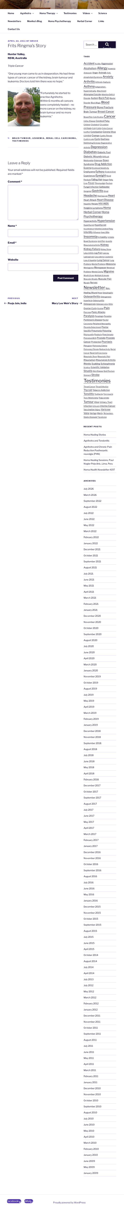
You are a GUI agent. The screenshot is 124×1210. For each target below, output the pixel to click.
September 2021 (92, 561)
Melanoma (111, 264)
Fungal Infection (91, 187)
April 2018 (89, 773)
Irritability (102, 237)
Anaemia (111, 69)
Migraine (109, 271)
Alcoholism (90, 68)
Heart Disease (105, 199)
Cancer (109, 116)
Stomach (87, 375)
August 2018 (90, 749)
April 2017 (89, 827)
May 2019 (89, 700)
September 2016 (92, 870)
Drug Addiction (103, 164)
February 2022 (91, 537)
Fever (91, 183)
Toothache (98, 394)
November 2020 (92, 622)
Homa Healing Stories (95, 434)
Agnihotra (25, 13)
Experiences (89, 175)
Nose (100, 293)
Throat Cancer (89, 387)
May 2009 (89, 1167)
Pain (107, 308)
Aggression (107, 63)
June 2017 (89, 815)
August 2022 (90, 506)
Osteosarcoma (102, 304)
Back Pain (104, 98)
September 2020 (93, 634)
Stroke (95, 374)
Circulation (104, 125)
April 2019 (89, 706)
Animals (102, 72)
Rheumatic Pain (104, 357)
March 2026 (90, 494)
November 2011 (92, 1021)
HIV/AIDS (103, 203)
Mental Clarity (97, 272)
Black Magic (96, 103)
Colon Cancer (107, 128)
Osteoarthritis (92, 296)
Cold (94, 128)
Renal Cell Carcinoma (61, 138)
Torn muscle (108, 394)
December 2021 (92, 549)
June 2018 (89, 761)
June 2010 (89, 1124)
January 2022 (91, 543)
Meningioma (89, 268)
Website (13, 259)
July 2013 (88, 979)
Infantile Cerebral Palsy (103, 229)
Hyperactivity (90, 221)
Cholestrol (95, 125)
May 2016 (89, 894)
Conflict (87, 132)
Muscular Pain (104, 279)
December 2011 (92, 1015)
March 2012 (90, 997)
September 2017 (92, 797)
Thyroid (88, 390)
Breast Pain (88, 117)
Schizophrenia (108, 363)
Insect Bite (105, 232)
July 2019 (88, 694)
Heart (111, 195)
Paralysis (89, 315)
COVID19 (87, 136)
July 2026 (89, 488)
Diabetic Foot (104, 152)
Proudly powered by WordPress (69, 1202)
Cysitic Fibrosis (106, 136)
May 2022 (89, 525)
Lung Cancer (103, 260)
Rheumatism (89, 360)
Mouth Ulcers (89, 275)
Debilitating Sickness (92, 143)
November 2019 (92, 676)
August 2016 (90, 876)
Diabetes (90, 152)
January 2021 (91, 609)
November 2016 (92, 858)
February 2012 (91, 1003)
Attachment (101, 91)
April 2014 (89, 973)
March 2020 (90, 664)
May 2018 (89, 767)
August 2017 (90, 803)
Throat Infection (102, 387)
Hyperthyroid (89, 225)
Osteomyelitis (98, 300)
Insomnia (91, 237)
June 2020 (89, 652)
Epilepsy (100, 171)
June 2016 (89, 888)
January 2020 (91, 670)
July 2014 (88, 967)
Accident (89, 63)
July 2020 (89, 646)
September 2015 (92, 924)
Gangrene (87, 191)
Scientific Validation (100, 367)
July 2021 (88, 573)
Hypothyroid (100, 225)
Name (12, 225)
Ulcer (96, 402)
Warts (100, 413)
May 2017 (89, 821)
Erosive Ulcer (110, 172)
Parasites (107, 316)
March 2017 (90, 834)
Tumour (89, 401)
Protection (96, 342)
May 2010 (89, 1130)
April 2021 (89, 591)
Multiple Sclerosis (102, 275)
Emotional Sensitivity (100, 168)
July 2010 (89, 1118)
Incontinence (89, 229)
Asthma (89, 86)
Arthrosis (99, 82)
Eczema (87, 167)
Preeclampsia (107, 334)
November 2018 (92, 737)
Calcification (98, 117)
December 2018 (92, 731)
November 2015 (92, 912)
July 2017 (88, 809)
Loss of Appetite (90, 260)
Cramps (95, 135)
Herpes (94, 203)
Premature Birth (90, 338)
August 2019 (90, 688)
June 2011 (89, 1052)
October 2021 (91, 555)
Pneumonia (96, 330)
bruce (34, 41)
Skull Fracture (108, 371)
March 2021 (90, 597)
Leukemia (38, 138)
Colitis (98, 128)
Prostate (101, 338)
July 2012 (88, 985)
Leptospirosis (89, 257)
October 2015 (91, 918)
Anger (95, 72)
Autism (94, 98)
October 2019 (91, 682)
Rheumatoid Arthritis (105, 360)
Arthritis (89, 81)
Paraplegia (99, 316)
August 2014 (90, 961)
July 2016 (88, 882)
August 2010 (90, 1112)
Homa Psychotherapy (59, 21)
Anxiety (108, 77)
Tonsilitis (89, 393)
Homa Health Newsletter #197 (99, 469)
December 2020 (92, 615)
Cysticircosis (89, 139)
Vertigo (93, 413)
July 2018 (88, 755)
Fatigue (105, 180)
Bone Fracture (105, 107)
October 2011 (91, 1027)
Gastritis (97, 190)
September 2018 (92, 743)
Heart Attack (90, 200)
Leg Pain (98, 253)
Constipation (96, 132)
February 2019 (91, 718)
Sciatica (87, 367)
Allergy (102, 68)
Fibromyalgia (100, 183)
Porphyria (98, 334)
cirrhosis (88, 128)
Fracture (109, 183)
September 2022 (92, 500)
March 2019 (90, 712)
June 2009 (89, 1161)
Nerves (93, 282)
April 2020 (89, 658)
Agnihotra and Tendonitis (96, 440)
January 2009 (91, 1173)
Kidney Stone (106, 249)
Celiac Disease (89, 121)
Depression (99, 147)
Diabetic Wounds (93, 156)
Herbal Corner (84, 21)
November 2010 (92, 1094)
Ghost (106, 191)
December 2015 (92, 906)
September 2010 (92, 1106)
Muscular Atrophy (91, 279)
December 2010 (92, 1088)
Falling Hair (96, 179)
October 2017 (91, 791)
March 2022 (90, 531)
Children (87, 125)
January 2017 (91, 846)
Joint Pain (101, 241)
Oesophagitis (108, 293)
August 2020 (90, 640)
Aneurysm (88, 73)
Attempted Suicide (92, 94)
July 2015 (88, 936)
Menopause (100, 267)
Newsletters (14, 21)
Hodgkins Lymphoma (93, 208)
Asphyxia (106, 82)
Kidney (104, 244)
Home (11, 13)
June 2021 (89, 579)
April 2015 (89, 949)
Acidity (98, 64)
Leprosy (106, 253)
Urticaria (96, 406)
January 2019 (91, 724)
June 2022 (89, 519)
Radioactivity (104, 349)
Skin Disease (98, 371)
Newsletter (94, 287)
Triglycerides (104, 398)
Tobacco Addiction (101, 390)
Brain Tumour (21, 138)
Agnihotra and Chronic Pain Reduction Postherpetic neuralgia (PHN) (98, 450)
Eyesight (101, 175)
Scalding (96, 363)
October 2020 (91, 628)
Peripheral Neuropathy (102, 324)
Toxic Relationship (91, 398)
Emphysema (89, 171)
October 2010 (91, 1100)
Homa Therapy (47, 13)
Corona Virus (109, 131)
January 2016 (91, 900)
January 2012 (91, 1009)
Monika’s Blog (34, 21)
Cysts (97, 139)
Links (101, 21)
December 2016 (92, 852)
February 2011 (91, 1076)
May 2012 (89, 991)
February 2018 (91, 779)
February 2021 (91, 603)
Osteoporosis (90, 304)
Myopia (87, 283)
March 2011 (90, 1070)
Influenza (96, 232)
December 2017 (92, 785)
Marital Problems (98, 264)
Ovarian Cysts (90, 308)
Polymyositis (89, 334)
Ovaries (100, 308)
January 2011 (90, 1082)
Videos (86, 13)
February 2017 (91, 840)
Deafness (105, 139)
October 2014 (91, 955)
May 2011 (89, 1058)
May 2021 (89, 585)
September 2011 (92, 1033)
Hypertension (106, 220)
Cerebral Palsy (103, 121)
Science (102, 13)
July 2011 (88, 1045)
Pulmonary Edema (100, 346)
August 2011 (90, 1039)
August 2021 (90, 567)
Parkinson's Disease (93, 320)
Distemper (98, 160)
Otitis (110, 304)
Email (12, 242)
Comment (15, 181)
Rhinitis (87, 363)
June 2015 (89, 943)
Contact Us (14, 29)
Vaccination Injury (92, 409)
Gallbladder (104, 187)
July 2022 (88, 513)
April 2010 (89, 1136)
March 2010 (90, 1142)
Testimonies (70, 13)
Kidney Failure (92, 249)
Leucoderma (100, 257)
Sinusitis (88, 370)
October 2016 (91, 864)
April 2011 (89, 1064)
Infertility (88, 232)
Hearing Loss (102, 196)
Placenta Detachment (92, 327)
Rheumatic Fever (90, 357)
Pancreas (87, 312)
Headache (90, 195)
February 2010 (91, 1148)
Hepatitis (87, 204)
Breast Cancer (106, 111)
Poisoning (106, 330)
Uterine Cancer (107, 406)
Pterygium (88, 346)
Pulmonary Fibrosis (91, 349)
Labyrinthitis (89, 253)
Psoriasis (107, 341)
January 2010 (91, 1154)
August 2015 (90, 930)
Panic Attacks (98, 312)
